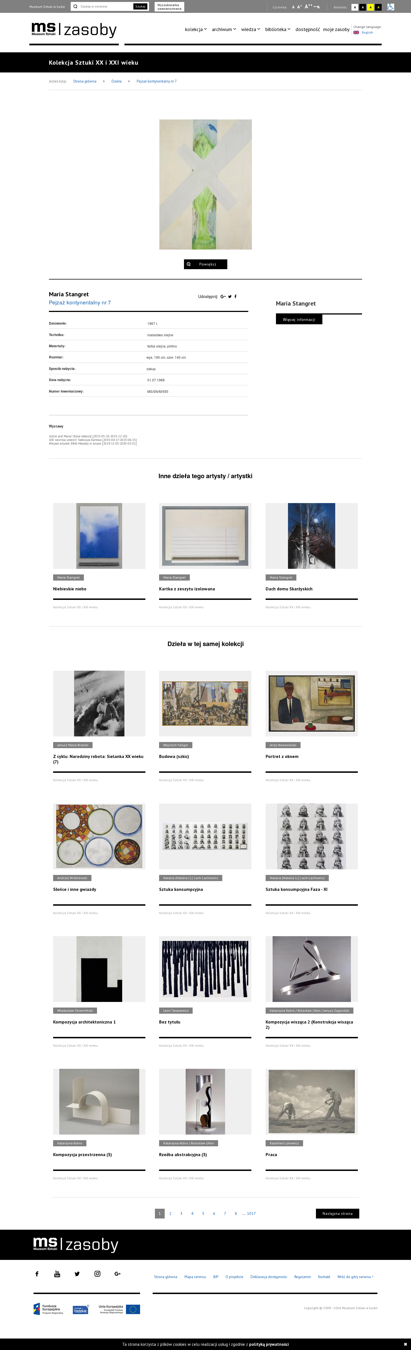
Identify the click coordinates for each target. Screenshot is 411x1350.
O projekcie (234, 1276)
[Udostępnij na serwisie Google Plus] (224, 296)
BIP (215, 1276)
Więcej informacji (299, 319)
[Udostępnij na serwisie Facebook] (235, 296)
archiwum (222, 29)
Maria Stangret (69, 294)
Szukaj (140, 6)
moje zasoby (336, 29)
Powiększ (207, 264)
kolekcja (194, 29)
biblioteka (275, 29)
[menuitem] (197, 29)
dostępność (308, 29)
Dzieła (117, 81)
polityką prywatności (269, 1344)
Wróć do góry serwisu (355, 1277)
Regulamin (302, 1276)
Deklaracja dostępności (269, 1276)
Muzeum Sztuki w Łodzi (47, 6)
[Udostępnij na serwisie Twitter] (230, 296)
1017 (251, 1213)
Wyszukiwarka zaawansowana (169, 7)
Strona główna (85, 81)
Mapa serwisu (195, 1276)
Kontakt (324, 1276)
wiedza (248, 29)
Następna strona (338, 1213)
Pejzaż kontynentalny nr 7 (157, 81)
